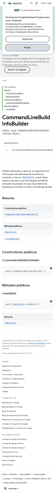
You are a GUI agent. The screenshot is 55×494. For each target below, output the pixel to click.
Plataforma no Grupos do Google (16, 419)
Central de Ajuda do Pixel (12, 443)
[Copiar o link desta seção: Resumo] (17, 198)
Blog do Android (9, 411)
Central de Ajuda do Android (14, 439)
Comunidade (24, 474)
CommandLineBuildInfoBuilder (20, 214)
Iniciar (27, 47)
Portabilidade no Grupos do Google (17, 428)
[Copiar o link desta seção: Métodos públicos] (32, 285)
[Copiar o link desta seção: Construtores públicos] (39, 252)
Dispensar (27, 39)
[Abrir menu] (4, 3)
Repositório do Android (11, 366)
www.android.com (10, 452)
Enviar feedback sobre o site (38, 479)
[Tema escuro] (51, 268)
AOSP (4, 80)
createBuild (11, 239)
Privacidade (18, 479)
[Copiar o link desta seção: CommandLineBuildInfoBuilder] (42, 260)
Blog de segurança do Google (15, 415)
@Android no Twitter (10, 402)
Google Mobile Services (12, 456)
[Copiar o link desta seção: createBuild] (18, 293)
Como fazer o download (12, 374)
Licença (7, 479)
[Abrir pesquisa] (31, 3)
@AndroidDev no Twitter (12, 407)
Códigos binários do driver (13, 387)
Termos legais (39, 474)
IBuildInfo (28, 177)
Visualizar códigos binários (13, 379)
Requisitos (6, 370)
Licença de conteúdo (36, 343)
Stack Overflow (8, 460)
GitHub (5, 391)
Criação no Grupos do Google (15, 424)
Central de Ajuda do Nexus (13, 448)
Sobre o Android (9, 474)
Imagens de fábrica (10, 383)
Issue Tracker (7, 464)
